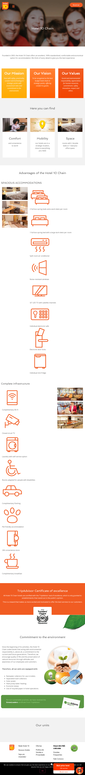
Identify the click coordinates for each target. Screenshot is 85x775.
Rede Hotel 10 (23, 746)
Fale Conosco (58, 759)
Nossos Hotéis (24, 750)
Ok (42, 771)
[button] (13, 6)
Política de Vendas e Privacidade (40, 752)
